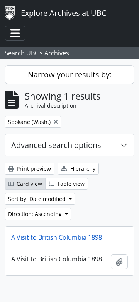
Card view (28, 183)
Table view (70, 183)
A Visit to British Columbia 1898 (56, 237)
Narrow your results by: (70, 74)
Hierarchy (82, 168)
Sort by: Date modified (37, 198)
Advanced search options (56, 145)
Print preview (33, 168)
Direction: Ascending (35, 214)
